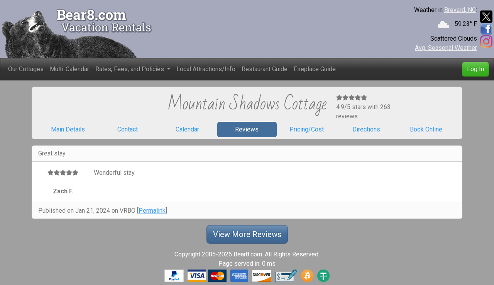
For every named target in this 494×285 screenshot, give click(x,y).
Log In (475, 69)
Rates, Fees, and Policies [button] (130, 69)
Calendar (187, 129)
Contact (127, 129)
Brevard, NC (460, 10)
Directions (366, 129)
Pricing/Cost (306, 129)
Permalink (152, 210)
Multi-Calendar (69, 69)
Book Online (426, 129)
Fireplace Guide (315, 69)
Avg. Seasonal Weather (446, 47)
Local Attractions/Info (205, 69)
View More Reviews (247, 234)
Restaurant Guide (265, 69)
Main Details (68, 129)
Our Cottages (26, 69)
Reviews (247, 129)
